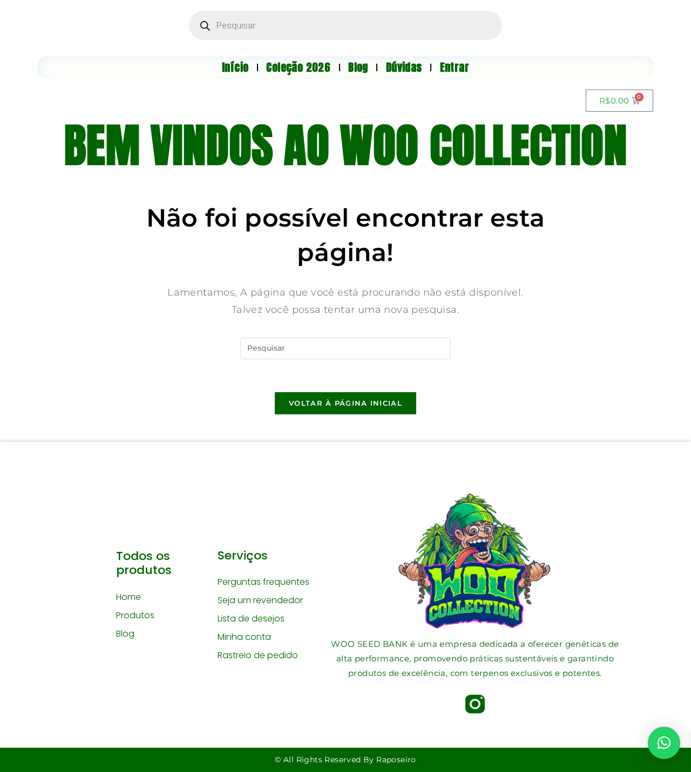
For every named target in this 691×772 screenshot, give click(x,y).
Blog (125, 633)
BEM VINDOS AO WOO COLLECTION (345, 145)
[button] (664, 743)
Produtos (135, 615)
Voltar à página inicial (345, 403)
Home (128, 597)
